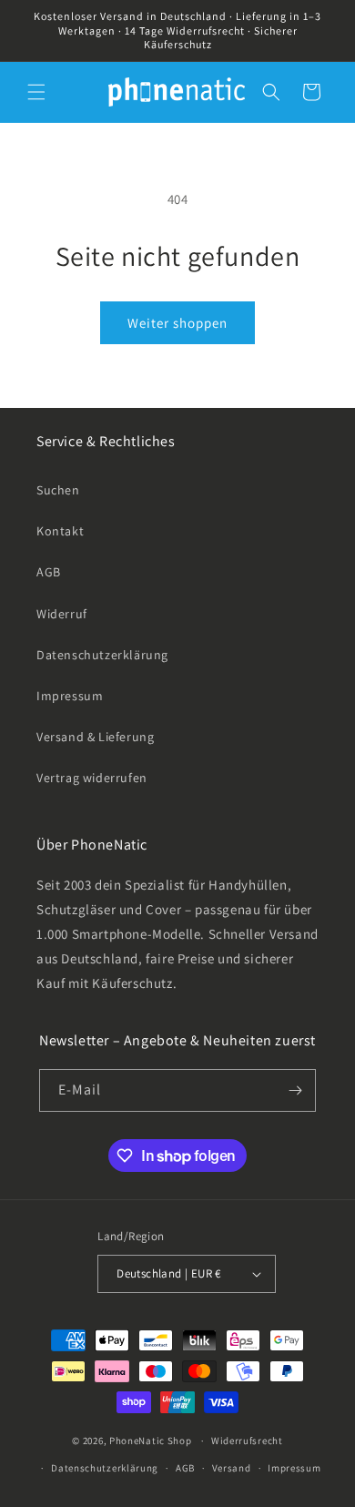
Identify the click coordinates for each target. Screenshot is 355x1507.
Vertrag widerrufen (91, 777)
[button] (36, 92)
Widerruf (61, 614)
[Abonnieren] (295, 1090)
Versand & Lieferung (95, 736)
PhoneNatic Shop (150, 1440)
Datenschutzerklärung (102, 655)
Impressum (69, 695)
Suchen (58, 490)
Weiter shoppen (177, 322)
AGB (48, 572)
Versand (231, 1467)
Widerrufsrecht (247, 1440)
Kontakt (60, 531)
